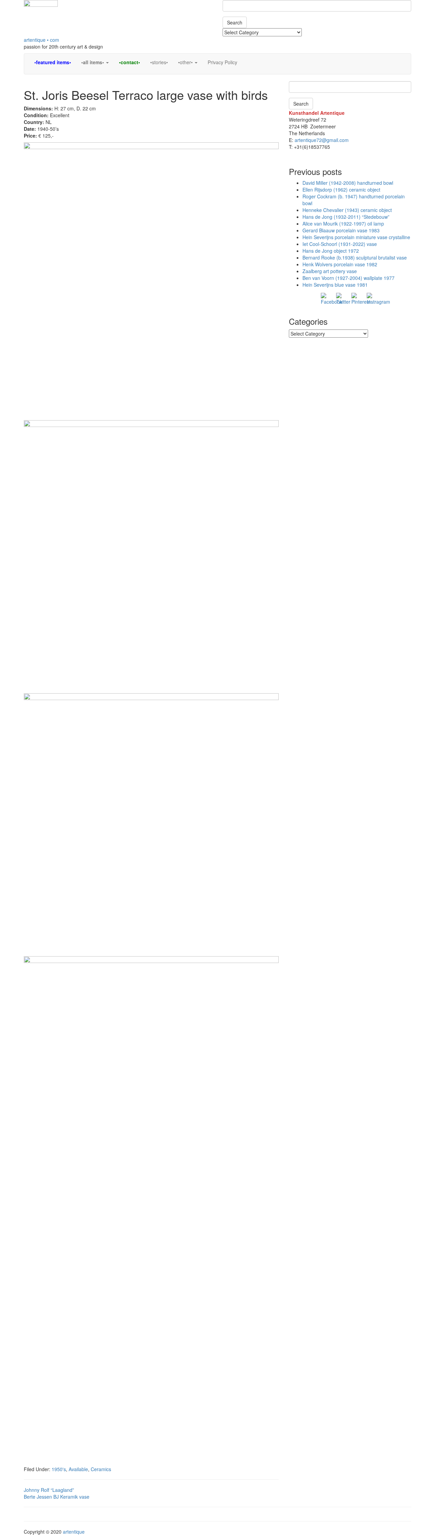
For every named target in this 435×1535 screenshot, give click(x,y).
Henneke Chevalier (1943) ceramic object (347, 210)
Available (78, 1469)
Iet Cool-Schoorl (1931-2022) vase (339, 243)
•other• (186, 62)
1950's (59, 1469)
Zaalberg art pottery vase (329, 271)
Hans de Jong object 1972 (330, 250)
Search (234, 22)
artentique (74, 1531)
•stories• (159, 62)
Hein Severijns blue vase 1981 (335, 284)
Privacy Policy (222, 62)
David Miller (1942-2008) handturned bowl (347, 182)
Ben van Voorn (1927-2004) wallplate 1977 (348, 277)
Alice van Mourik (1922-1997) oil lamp (343, 223)
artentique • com (41, 39)
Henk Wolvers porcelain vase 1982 (339, 264)
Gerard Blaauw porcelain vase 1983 (341, 230)
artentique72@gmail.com (321, 140)
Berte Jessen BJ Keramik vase (56, 1496)
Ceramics (101, 1469)
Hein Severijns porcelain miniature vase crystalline (356, 237)
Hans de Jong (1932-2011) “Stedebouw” (345, 216)
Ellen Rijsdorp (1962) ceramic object (341, 189)
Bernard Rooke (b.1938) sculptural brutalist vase (354, 257)
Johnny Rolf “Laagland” (49, 1489)
